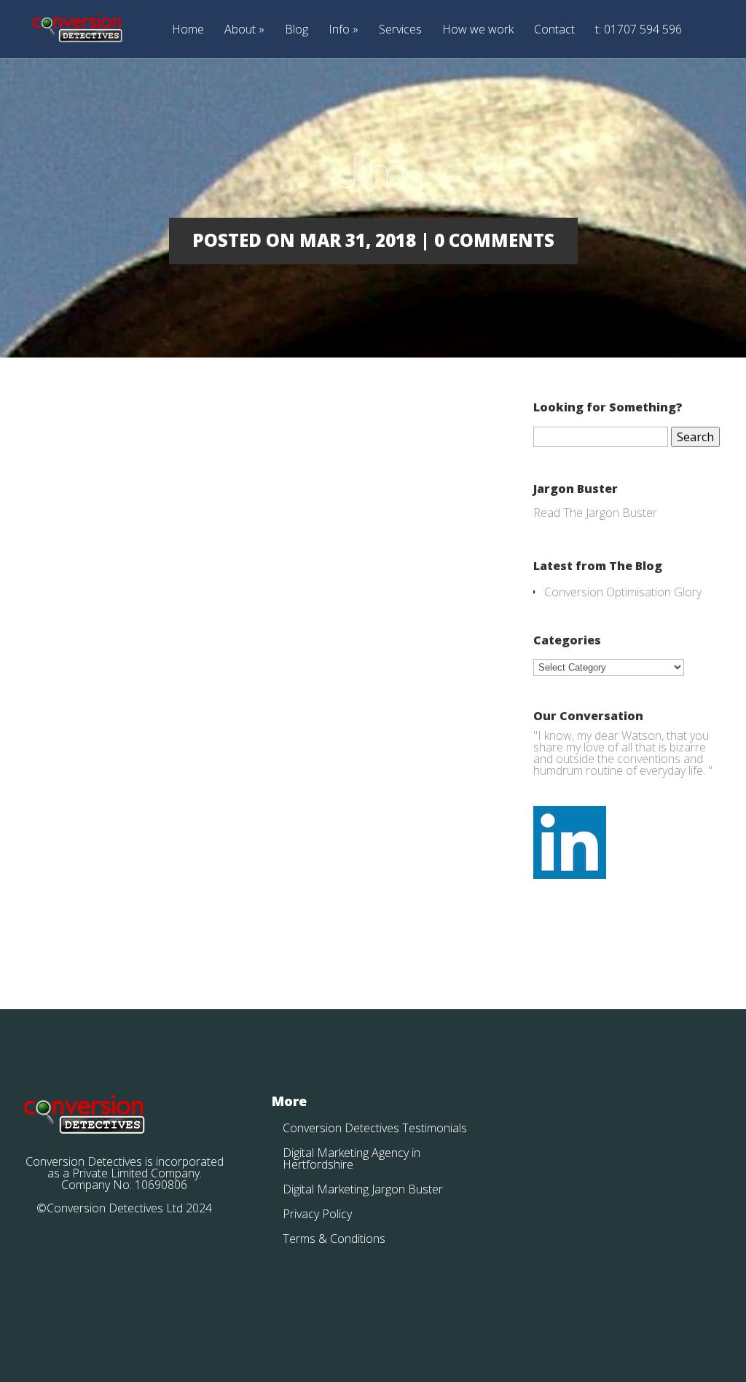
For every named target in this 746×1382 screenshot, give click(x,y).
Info (339, 30)
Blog (296, 30)
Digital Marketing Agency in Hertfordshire (351, 1158)
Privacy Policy (317, 1214)
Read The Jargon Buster (595, 513)
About (240, 30)
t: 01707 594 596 (638, 30)
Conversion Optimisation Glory (623, 592)
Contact (554, 30)
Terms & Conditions (334, 1239)
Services (400, 30)
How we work (478, 30)
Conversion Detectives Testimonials (375, 1128)
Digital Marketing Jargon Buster (363, 1189)
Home (188, 30)
